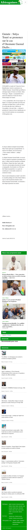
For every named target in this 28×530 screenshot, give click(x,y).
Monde (17, 505)
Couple (19, 509)
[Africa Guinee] (11, 2)
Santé (16, 509)
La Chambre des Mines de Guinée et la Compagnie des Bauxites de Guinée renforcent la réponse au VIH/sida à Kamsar (13, 477)
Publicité (14, 520)
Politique (9, 335)
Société (10, 504)
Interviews (20, 505)
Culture (13, 509)
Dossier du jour (15, 507)
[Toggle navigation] (25, 2)
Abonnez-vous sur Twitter (18, 518)
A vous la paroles (15, 511)
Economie (14, 504)
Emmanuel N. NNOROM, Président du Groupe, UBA (13, 388)
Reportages (21, 507)
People (22, 509)
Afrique (13, 505)
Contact (18, 520)
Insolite (10, 511)
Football (10, 509)
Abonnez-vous (12, 516)
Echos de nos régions (20, 504)
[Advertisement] (14, 15)
